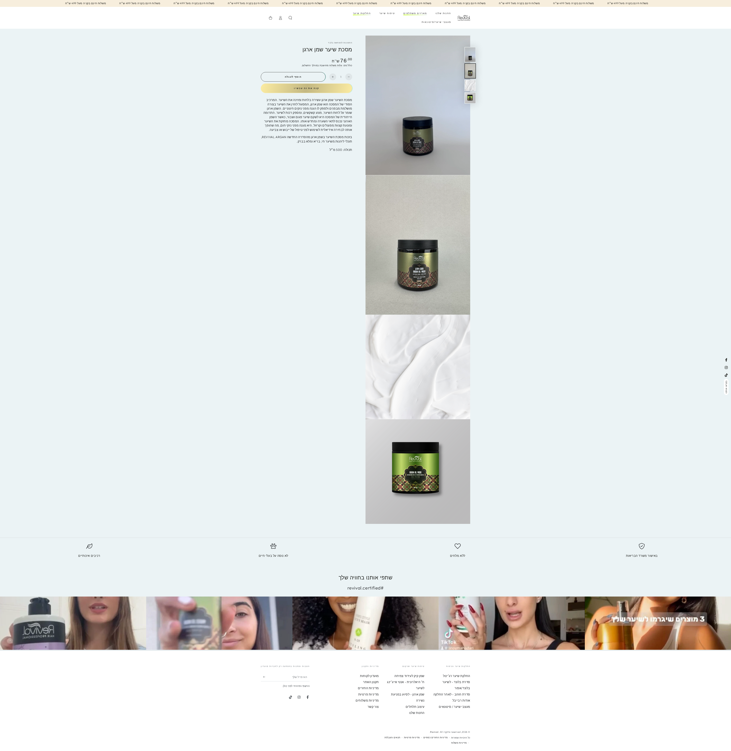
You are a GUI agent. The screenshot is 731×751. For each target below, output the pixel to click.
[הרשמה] (263, 677)
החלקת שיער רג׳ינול (456, 676)
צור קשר (373, 707)
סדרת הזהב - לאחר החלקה (451, 694)
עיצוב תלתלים (415, 707)
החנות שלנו (417, 713)
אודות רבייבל (461, 700)
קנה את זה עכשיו (306, 88)
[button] (290, 18)
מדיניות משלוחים (367, 700)
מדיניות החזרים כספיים (435, 737)
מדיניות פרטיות (368, 694)
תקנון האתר (371, 682)
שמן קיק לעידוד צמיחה (409, 676)
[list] (365, 552)
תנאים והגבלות (392, 737)
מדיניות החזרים (368, 688)
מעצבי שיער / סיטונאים (454, 707)
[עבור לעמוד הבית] (464, 18)
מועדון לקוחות (369, 676)
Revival (434, 731)
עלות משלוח (335, 65)
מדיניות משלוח (459, 742)
